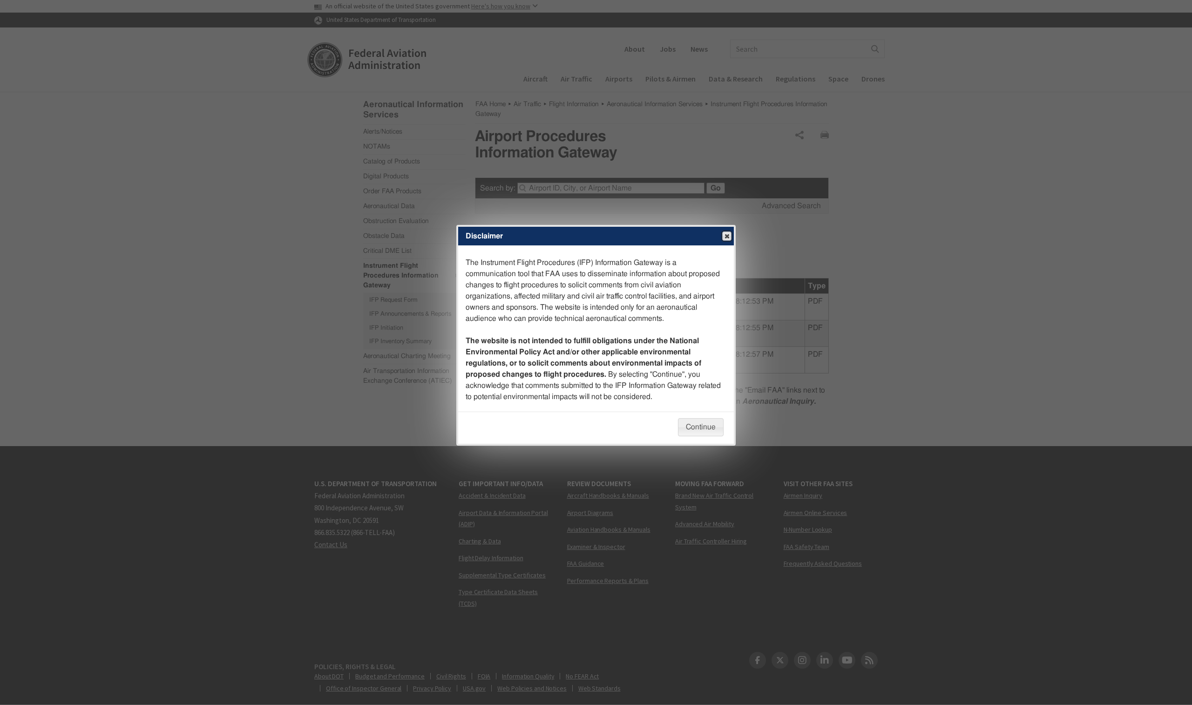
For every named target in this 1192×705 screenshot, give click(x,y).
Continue (701, 427)
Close (726, 236)
